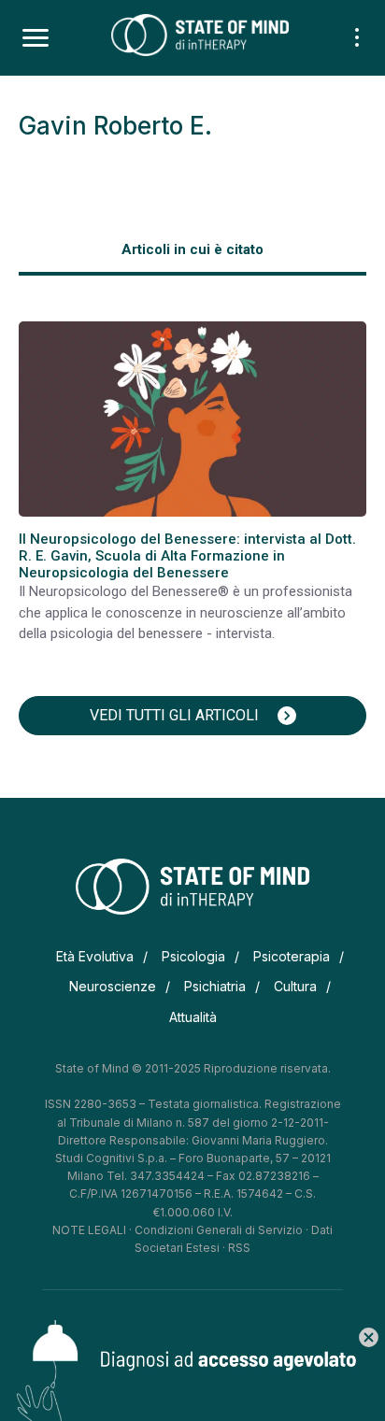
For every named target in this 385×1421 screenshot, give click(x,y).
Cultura (295, 986)
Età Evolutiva (95, 956)
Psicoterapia (291, 956)
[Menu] (35, 38)
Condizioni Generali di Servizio (219, 1230)
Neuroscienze (112, 986)
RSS (239, 1248)
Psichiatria (215, 986)
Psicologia (193, 956)
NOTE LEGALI (89, 1230)
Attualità (193, 1017)
